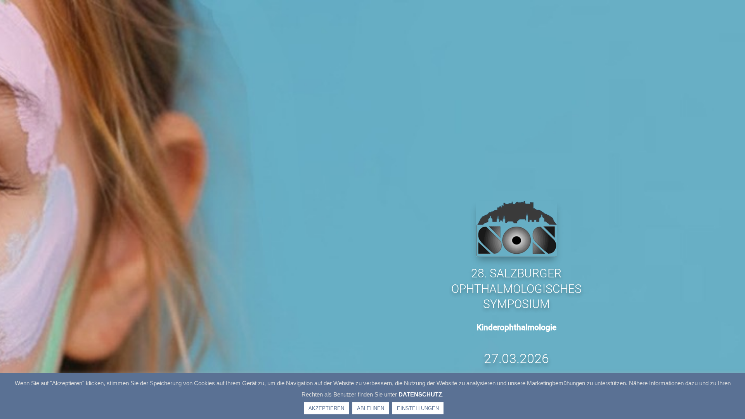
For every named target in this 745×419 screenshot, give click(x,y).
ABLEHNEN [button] (370, 408)
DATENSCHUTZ (420, 394)
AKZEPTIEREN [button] (326, 408)
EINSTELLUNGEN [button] (418, 408)
